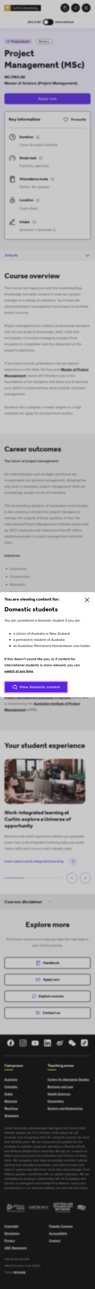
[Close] (87, 599)
